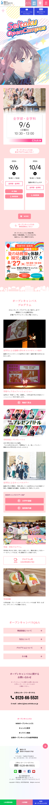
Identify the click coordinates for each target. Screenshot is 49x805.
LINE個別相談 (8, 802)
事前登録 (15, 196)
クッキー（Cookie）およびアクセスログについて (24, 779)
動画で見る (26, 402)
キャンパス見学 (24, 728)
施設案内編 (26, 508)
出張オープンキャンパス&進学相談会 (24, 737)
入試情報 (24, 802)
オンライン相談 (24, 733)
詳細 (15, 191)
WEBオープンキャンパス (41, 802)
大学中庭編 (26, 500)
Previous (2, 182)
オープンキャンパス (28, 3)
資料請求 (34, 3)
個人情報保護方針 (24, 776)
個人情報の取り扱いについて (24, 777)
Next (47, 182)
